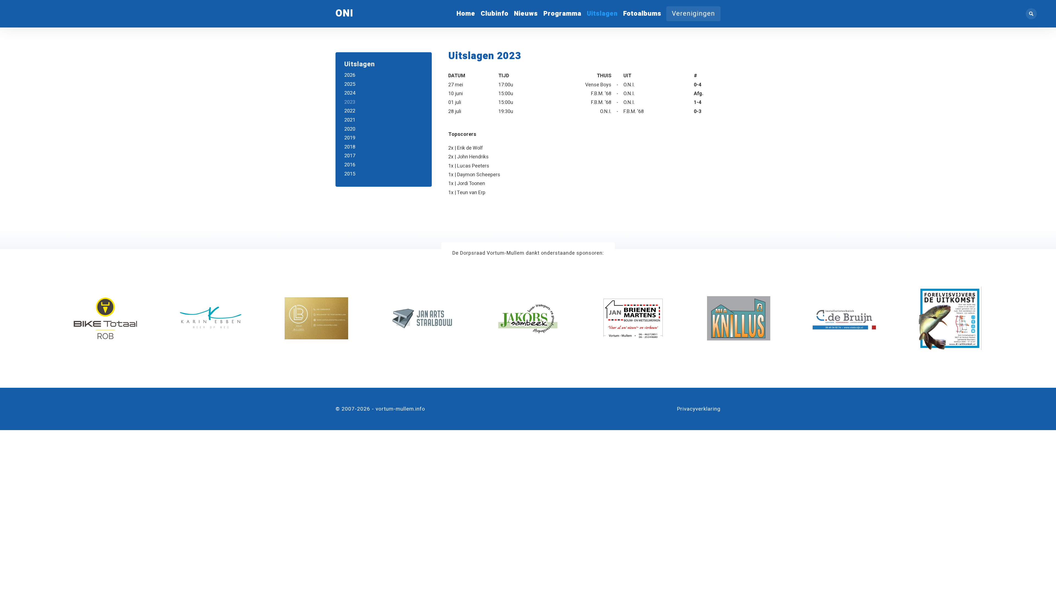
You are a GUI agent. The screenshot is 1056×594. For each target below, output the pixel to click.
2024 (349, 93)
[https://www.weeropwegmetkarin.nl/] (210, 318)
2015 (349, 174)
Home (466, 13)
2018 (349, 147)
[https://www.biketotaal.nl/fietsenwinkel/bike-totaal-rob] (105, 318)
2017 (349, 156)
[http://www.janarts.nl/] (421, 318)
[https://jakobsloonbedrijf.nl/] (527, 318)
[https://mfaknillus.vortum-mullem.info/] (738, 318)
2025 (349, 84)
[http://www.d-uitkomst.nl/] (949, 318)
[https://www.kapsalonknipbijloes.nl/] (316, 318)
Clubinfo (494, 13)
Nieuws (526, 13)
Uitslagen (602, 13)
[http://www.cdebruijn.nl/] (844, 318)
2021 (349, 120)
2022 (349, 111)
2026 (349, 75)
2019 (349, 138)
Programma (562, 13)
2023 (349, 102)
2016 (349, 165)
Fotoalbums (642, 13)
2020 (349, 129)
